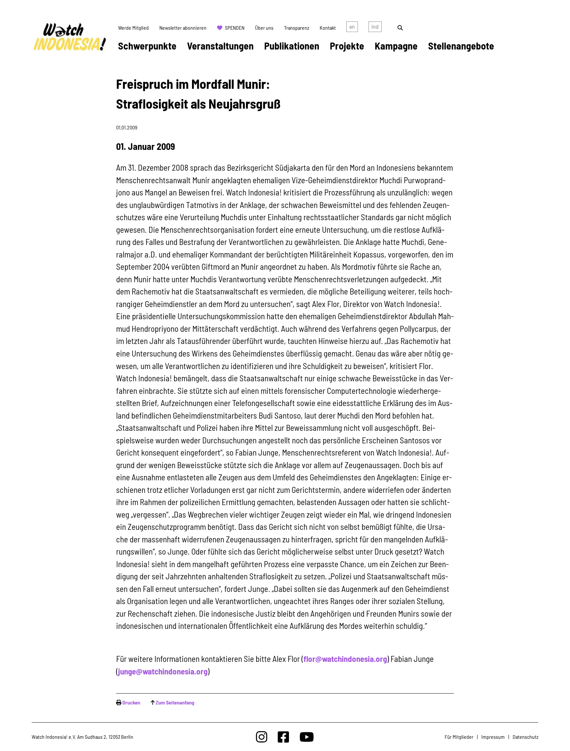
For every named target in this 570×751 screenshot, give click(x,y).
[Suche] (400, 27)
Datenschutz (525, 737)
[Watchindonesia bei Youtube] (307, 736)
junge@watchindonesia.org (162, 671)
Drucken (131, 702)
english (352, 27)
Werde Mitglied (133, 27)
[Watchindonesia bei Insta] (261, 736)
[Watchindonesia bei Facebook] (283, 736)
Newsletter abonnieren (182, 27)
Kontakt (328, 27)
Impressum (493, 737)
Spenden (234, 27)
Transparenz (296, 27)
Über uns (264, 27)
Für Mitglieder (459, 737)
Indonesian (375, 27)
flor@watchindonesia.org (345, 659)
